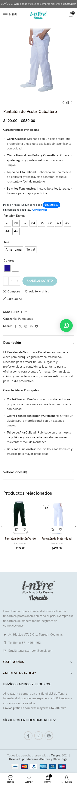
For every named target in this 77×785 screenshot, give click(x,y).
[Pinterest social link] (26, 326)
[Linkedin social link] (31, 326)
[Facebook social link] (15, 326)
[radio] (7, 223)
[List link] (38, 642)
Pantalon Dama (14, 216)
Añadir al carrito (40, 281)
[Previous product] (63, 102)
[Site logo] (38, 14)
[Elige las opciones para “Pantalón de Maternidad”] (53, 529)
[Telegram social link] (36, 326)
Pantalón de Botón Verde (20, 538)
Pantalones (25, 319)
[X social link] (20, 326)
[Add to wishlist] (24, 529)
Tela (6, 242)
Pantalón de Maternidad (57, 538)
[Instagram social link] (38, 735)
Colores (9, 260)
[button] (66, 325)
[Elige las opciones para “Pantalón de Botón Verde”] (16, 529)
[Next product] (72, 102)
